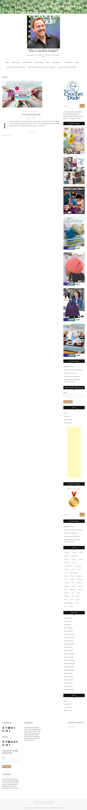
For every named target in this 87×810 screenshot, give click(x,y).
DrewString (78, 566)
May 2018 (66, 624)
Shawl (77, 596)
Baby (48, 62)
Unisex (77, 603)
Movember (72, 589)
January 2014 (67, 686)
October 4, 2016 (30, 118)
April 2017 (66, 647)
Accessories (27, 62)
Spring (71, 599)
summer (78, 599)
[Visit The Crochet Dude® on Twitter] (7, 731)
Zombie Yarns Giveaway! (70, 373)
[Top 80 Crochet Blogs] (74, 489)
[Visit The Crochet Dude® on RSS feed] (14, 728)
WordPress (61, 807)
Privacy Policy (71, 727)
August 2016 (67, 673)
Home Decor (38, 62)
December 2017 (68, 634)
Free (72, 576)
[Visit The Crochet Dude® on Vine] (6, 742)
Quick (78, 593)
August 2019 (67, 618)
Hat (73, 582)
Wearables (16, 62)
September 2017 (68, 644)
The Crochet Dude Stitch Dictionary (41, 67)
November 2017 (68, 637)
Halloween (79, 579)
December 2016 (68, 660)
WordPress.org (68, 422)
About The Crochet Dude (16, 67)
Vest (65, 606)
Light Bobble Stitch (69, 366)
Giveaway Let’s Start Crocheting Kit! (73, 370)
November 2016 (68, 663)
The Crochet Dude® (43, 50)
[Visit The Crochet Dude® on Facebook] (9, 731)
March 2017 (67, 650)
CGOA (33, 111)
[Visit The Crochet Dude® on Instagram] (6, 728)
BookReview (74, 556)
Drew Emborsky (6, 135)
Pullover (66, 593)
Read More (31, 131)
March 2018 (67, 627)
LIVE (65, 589)
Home (7, 62)
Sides (65, 599)
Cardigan (73, 559)
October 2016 (67, 666)
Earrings (66, 569)
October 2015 (67, 679)
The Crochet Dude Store (67, 67)
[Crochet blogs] (74, 492)
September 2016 (68, 670)
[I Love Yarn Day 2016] (31, 94)
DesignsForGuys (68, 566)
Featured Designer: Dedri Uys (71, 376)
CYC (37, 111)
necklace (80, 589)
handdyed (66, 582)
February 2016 (68, 676)
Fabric (79, 569)
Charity (80, 559)
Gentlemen (79, 576)
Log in (65, 413)
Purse (72, 593)
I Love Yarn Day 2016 (31, 114)
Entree (73, 569)
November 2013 (68, 689)
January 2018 (67, 631)
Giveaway (71, 579)
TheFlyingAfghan (68, 603)
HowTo (73, 586)
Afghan (74, 552)
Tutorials (68, 62)
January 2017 (67, 657)
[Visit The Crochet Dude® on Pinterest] (12, 728)
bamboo (66, 556)
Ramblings (56, 62)
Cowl (73, 562)
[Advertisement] (74, 452)
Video (77, 62)
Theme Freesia (47, 807)
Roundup (66, 596)
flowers (66, 576)
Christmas (66, 562)
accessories (67, 552)
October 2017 (67, 641)
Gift (65, 579)
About (69, 118)
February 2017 (68, 654)
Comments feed (68, 419)
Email (65, 392)
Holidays (66, 586)
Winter (71, 606)
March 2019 (67, 621)
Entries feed (67, 416)
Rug (72, 596)
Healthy (79, 582)
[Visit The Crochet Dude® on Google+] (3, 731)
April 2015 (66, 683)
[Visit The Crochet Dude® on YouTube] (12, 742)
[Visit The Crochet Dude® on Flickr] (9, 728)
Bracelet (66, 559)
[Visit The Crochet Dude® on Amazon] (3, 728)
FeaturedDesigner (73, 572)
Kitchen (80, 586)
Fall (65, 572)
